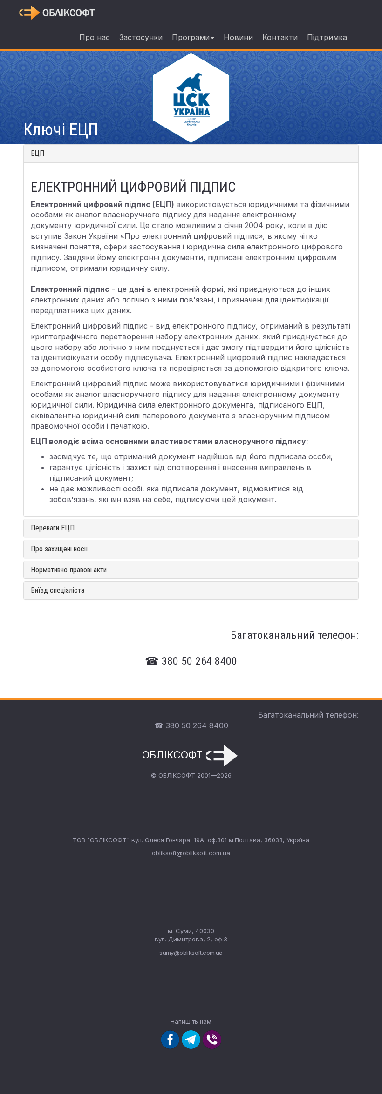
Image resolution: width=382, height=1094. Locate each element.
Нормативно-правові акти (69, 569)
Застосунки (141, 37)
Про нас (94, 37)
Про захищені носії (59, 548)
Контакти (280, 37)
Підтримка (327, 37)
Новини (238, 37)
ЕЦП (37, 153)
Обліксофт (173, 755)
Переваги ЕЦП (53, 528)
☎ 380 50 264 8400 (191, 725)
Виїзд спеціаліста (57, 590)
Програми (191, 37)
